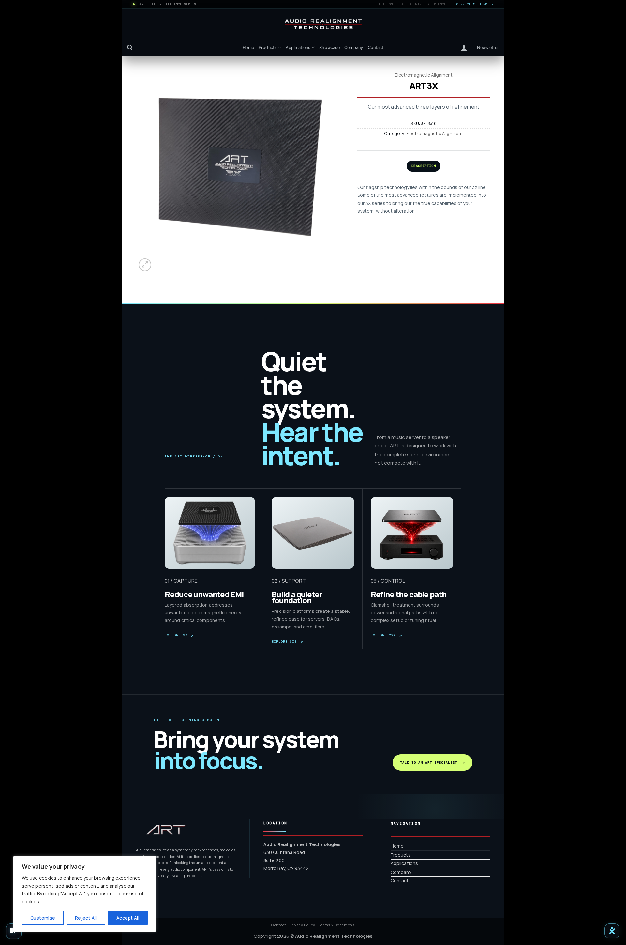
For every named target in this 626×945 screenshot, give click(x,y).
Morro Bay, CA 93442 (286, 868)
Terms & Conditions (337, 924)
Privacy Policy (302, 924)
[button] (129, 47)
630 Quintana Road (284, 852)
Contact (376, 47)
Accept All (127, 918)
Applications (298, 47)
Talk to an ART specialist (432, 762)
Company (353, 47)
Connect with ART (474, 4)
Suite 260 (274, 860)
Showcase (329, 47)
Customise (42, 918)
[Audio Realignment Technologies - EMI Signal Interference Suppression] (313, 24)
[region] (84, 894)
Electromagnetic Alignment (424, 75)
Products (268, 47)
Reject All (86, 918)
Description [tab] (423, 166)
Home (248, 47)
